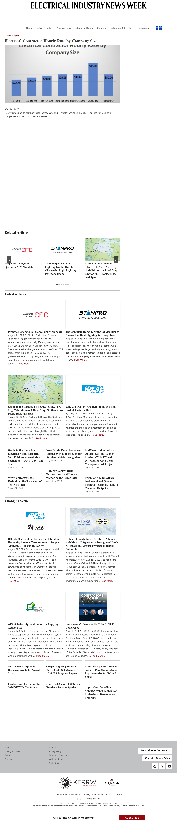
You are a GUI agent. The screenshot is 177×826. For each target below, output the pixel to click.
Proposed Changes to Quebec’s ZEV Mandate (19, 265)
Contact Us (54, 763)
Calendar (101, 28)
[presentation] (22, 249)
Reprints (52, 747)
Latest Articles (44, 28)
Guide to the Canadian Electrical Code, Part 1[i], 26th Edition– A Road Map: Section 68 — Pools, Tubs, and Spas (101, 270)
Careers (8, 759)
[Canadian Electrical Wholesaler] (14, 28)
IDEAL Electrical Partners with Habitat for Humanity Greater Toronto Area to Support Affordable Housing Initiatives (34, 542)
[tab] (57, 284)
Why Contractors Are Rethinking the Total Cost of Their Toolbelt (91, 408)
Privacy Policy (55, 751)
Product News (63, 28)
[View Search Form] (169, 28)
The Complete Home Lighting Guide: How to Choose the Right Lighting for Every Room (60, 268)
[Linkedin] (169, 766)
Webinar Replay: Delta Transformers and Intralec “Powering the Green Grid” (62, 474)
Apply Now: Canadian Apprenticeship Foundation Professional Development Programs (101, 692)
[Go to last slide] (9, 259)
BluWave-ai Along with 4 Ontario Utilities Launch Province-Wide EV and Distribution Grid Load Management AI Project (99, 457)
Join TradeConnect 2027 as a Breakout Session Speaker (63, 685)
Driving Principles (12, 751)
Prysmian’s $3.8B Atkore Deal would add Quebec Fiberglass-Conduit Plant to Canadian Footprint (101, 483)
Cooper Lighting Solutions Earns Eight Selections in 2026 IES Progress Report (62, 670)
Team (7, 755)
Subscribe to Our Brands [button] (155, 750)
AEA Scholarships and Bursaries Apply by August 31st (33, 625)
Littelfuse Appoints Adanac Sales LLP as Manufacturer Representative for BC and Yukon (101, 672)
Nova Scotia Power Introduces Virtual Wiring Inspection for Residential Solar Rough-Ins (64, 453)
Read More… (24, 363)
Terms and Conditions (58, 755)
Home (29, 28)
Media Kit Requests (57, 759)
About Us (9, 747)
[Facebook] (155, 766)
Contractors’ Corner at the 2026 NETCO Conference (90, 625)
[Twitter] (162, 766)
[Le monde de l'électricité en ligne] (159, 28)
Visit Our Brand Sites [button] (157, 758)
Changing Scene (84, 28)
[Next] (116, 259)
